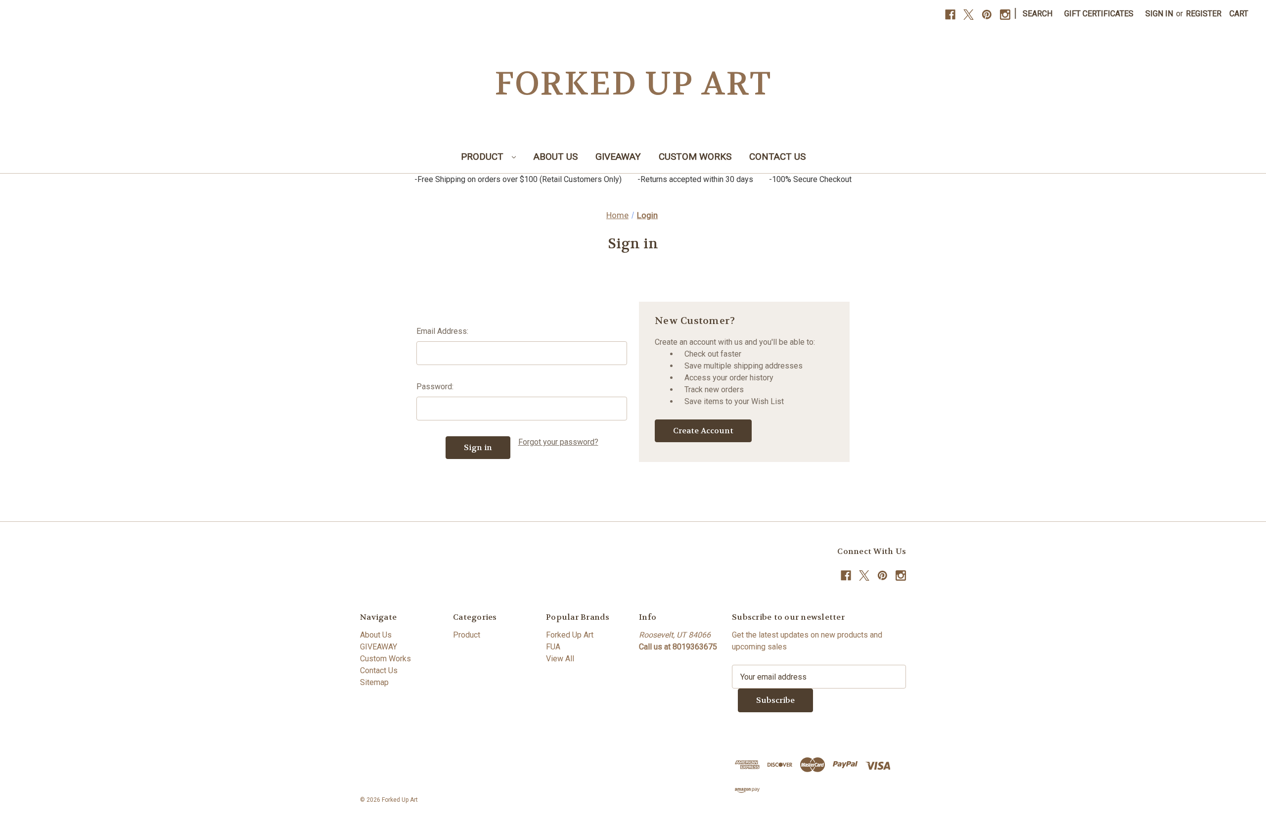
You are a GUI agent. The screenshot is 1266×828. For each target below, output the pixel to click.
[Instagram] (1005, 14)
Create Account (703, 430)
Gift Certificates (1098, 13)
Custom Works (695, 156)
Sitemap (374, 682)
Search (1037, 13)
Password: (434, 386)
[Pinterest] (987, 14)
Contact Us (777, 156)
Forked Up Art (569, 635)
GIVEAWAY (618, 156)
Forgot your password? (558, 442)
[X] (968, 14)
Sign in (1159, 13)
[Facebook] (950, 14)
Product (483, 156)
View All (560, 658)
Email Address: (442, 331)
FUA (553, 646)
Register (1203, 13)
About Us (556, 156)
